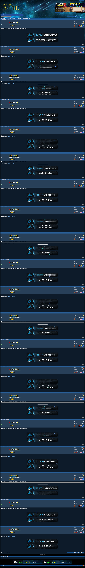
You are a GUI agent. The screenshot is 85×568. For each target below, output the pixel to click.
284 (78, 16)
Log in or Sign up (82, 0)
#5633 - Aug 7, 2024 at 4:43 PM (5, 339)
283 (77, 16)
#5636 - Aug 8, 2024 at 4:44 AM (5, 419)
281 (74, 16)
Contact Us (76, 565)
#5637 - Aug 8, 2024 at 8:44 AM (5, 446)
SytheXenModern (3, 565)
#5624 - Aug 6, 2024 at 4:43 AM (5, 99)
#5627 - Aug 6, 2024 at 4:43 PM (5, 179)
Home (80, 565)
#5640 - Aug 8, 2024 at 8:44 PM (5, 526)
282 (75, 16)
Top (82, 565)
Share (82, 44)
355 (81, 16)
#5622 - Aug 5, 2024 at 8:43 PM (5, 46)
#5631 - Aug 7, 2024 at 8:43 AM (5, 286)
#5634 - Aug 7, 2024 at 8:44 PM (5, 366)
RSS (83, 565)
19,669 (83, 21)
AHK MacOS (42, 554)
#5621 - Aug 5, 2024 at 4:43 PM (5, 19)
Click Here (83, 23)
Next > (83, 16)
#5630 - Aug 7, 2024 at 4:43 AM (5, 259)
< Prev (68, 16)
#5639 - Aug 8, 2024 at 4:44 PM (5, 499)
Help (78, 565)
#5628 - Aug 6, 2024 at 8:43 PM (5, 206)
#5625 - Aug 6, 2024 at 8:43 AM (5, 126)
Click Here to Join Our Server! (11, 56)
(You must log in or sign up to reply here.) (6, 552)
